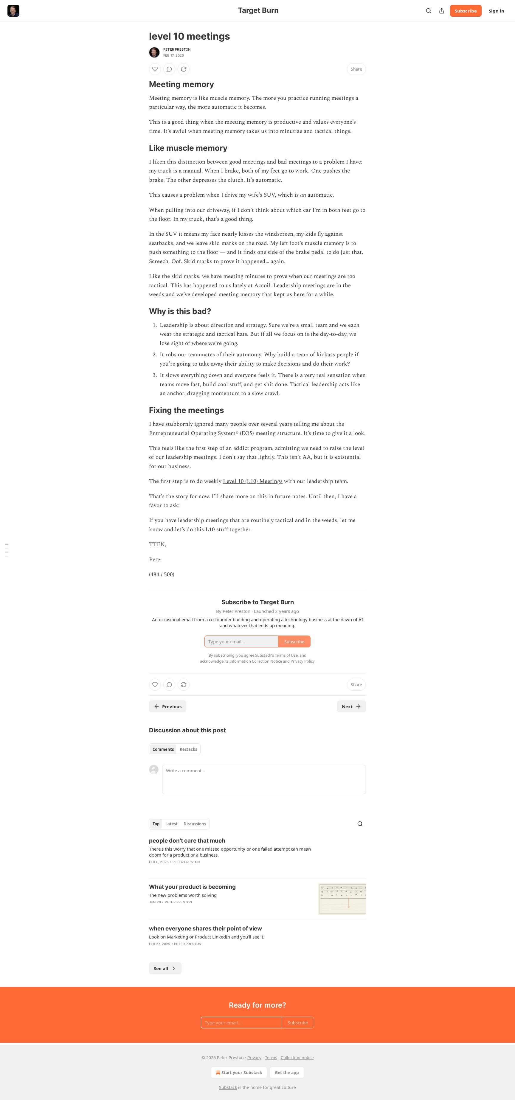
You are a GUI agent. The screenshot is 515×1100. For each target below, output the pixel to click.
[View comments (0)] (169, 69)
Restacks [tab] (188, 749)
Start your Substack (241, 1072)
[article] (257, 855)
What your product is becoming (192, 886)
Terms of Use (286, 655)
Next (347, 706)
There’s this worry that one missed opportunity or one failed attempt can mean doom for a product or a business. (230, 852)
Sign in (496, 11)
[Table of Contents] (6, 550)
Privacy (254, 1057)
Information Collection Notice (255, 661)
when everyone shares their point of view (205, 928)
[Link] (140, 84)
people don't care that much (187, 840)
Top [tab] (156, 823)
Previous (172, 706)
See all (161, 968)
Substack (228, 1087)
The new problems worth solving (183, 895)
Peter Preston (177, 49)
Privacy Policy (302, 661)
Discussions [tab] (195, 823)
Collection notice (297, 1057)
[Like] (155, 69)
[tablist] (175, 749)
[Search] (429, 11)
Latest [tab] (171, 823)
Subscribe (466, 11)
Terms (271, 1057)
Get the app (287, 1072)
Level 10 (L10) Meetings (253, 481)
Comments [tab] (163, 749)
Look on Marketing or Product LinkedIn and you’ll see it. (206, 937)
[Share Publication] (442, 11)
